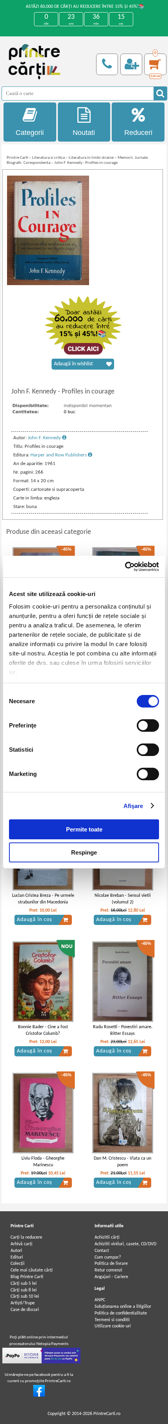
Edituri (17, 1257)
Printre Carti (17, 158)
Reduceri (138, 132)
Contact (102, 1250)
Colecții (18, 1263)
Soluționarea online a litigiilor (123, 1306)
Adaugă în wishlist (73, 364)
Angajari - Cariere (111, 1277)
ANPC (100, 1300)
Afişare (133, 806)
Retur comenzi (108, 1270)
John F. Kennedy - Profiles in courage (86, 163)
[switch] (148, 725)
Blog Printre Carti (27, 1277)
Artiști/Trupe (23, 1303)
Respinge (84, 852)
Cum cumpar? (108, 1257)
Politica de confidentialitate (121, 1313)
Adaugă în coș (34, 920)
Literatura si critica (48, 158)
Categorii (30, 132)
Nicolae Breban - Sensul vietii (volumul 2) (123, 899)
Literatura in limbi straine (91, 158)
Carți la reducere (26, 1237)
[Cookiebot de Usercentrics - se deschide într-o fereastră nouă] (125, 567)
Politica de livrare (111, 1263)
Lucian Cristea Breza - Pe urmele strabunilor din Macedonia (43, 899)
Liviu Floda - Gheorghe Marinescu (42, 1161)
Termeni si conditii (112, 1320)
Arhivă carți (21, 1244)
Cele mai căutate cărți (32, 1270)
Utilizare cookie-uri (113, 1326)
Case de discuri (25, 1309)
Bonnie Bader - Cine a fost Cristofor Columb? (43, 1030)
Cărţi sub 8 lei (24, 1290)
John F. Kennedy (45, 437)
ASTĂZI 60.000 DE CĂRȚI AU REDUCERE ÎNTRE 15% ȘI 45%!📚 (85, 6)
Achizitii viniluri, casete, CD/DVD (125, 1244)
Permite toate (84, 829)
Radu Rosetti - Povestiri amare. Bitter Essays (122, 1030)
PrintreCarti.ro (106, 1413)
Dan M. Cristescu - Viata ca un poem (122, 1161)
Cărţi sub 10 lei (25, 1296)
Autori (16, 1250)
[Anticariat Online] (39, 1395)
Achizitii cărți (107, 1237)
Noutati (84, 132)
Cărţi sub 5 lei (24, 1283)
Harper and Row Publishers (59, 455)
